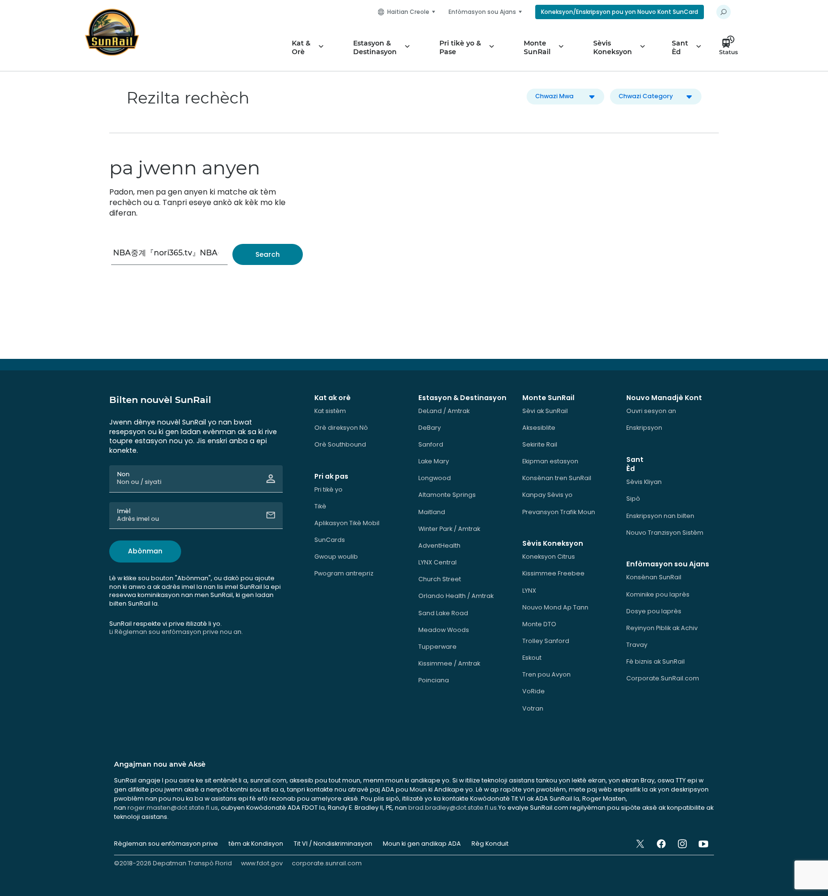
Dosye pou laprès (653, 611)
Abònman (145, 551)
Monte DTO (539, 624)
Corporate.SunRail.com (662, 678)
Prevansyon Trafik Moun (558, 512)
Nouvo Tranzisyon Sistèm (664, 532)
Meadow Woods (443, 630)
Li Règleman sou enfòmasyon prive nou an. (176, 632)
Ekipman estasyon (550, 461)
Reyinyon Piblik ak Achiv (662, 628)
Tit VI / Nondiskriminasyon (333, 843)
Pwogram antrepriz (343, 573)
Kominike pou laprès (658, 594)
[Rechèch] (267, 254)
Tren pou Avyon (546, 674)
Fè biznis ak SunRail (655, 661)
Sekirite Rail (539, 444)
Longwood (434, 478)
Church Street (439, 579)
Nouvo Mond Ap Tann (555, 607)
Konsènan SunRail (653, 577)
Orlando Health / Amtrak (456, 596)
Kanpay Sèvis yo (547, 495)
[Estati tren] (731, 47)
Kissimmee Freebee (553, 573)
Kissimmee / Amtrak (449, 663)
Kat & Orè (301, 47)
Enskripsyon (644, 428)
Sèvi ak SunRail (545, 411)
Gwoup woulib (336, 556)
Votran (532, 708)
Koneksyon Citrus (548, 556)
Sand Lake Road (443, 613)
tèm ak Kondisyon (256, 843)
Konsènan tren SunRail (556, 478)
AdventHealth (439, 545)
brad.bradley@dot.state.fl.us (452, 808)
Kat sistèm (330, 411)
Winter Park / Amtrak (449, 529)
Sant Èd (680, 47)
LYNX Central (437, 562)
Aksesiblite (538, 428)
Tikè (320, 506)
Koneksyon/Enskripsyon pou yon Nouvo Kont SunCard (619, 12)
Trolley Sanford (545, 641)
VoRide (533, 691)
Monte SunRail (537, 47)
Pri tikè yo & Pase (460, 47)
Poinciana (433, 680)
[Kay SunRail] (112, 32)
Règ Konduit (490, 843)
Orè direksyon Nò (341, 428)
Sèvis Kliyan (644, 482)
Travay (636, 645)
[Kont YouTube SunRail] (703, 843)
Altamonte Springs (447, 495)
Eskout (531, 658)
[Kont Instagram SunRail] (682, 843)
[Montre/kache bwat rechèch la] (723, 12)
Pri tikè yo (328, 489)
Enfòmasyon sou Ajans (482, 12)
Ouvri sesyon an (651, 411)
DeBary (429, 428)
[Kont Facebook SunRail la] (661, 843)
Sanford (430, 444)
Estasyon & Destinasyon (375, 47)
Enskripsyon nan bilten (660, 516)
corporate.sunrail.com (327, 863)
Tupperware (437, 647)
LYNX (529, 590)
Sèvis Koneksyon (612, 47)
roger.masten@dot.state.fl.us (172, 808)
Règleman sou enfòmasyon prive (166, 843)
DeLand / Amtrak (444, 411)
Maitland (431, 512)
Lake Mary (433, 461)
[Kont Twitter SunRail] (640, 843)
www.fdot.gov (262, 863)
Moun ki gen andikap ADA (422, 843)
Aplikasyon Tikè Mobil (347, 523)
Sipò (633, 498)
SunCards (329, 540)
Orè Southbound (340, 444)
